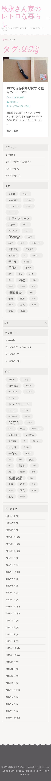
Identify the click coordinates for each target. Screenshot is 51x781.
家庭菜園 (12, 255)
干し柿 (12, 261)
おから (25, 194)
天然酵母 (30, 249)
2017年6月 (10, 676)
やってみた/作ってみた (20, 106)
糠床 (22, 298)
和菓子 (10, 243)
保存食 (14, 237)
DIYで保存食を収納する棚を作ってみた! (25, 90)
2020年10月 (11, 551)
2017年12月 (11, 648)
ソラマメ (29, 206)
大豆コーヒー (36, 243)
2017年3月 (10, 696)
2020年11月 (11, 544)
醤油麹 (22, 311)
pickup (11, 193)
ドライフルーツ (18, 218)
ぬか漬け (13, 200)
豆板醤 (34, 305)
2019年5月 (10, 585)
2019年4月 (10, 592)
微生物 (26, 261)
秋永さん (14, 101)
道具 (10, 310)
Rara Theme (31, 770)
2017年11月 (11, 655)
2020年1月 (10, 564)
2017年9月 (10, 662)
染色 (20, 274)
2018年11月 (11, 613)
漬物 (22, 280)
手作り (13, 268)
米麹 (10, 298)
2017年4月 (10, 689)
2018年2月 (10, 634)
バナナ (11, 224)
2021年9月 (10, 516)
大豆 (22, 243)
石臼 (31, 292)
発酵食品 (15, 292)
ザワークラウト (13, 206)
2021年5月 (10, 530)
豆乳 (22, 304)
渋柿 (9, 280)
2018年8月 (10, 620)
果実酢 (28, 267)
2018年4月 (10, 627)
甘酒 (33, 286)
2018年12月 (11, 606)
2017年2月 (10, 703)
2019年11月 (11, 571)
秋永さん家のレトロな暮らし (21, 16)
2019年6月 (10, 578)
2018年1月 (10, 641)
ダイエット (12, 212)
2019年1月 (10, 599)
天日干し (13, 249)
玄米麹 (22, 286)
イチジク (29, 200)
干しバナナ (36, 255)
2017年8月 (10, 669)
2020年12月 (11, 537)
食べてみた (10, 175)
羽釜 (33, 298)
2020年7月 (10, 557)
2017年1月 (10, 710)
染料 (9, 274)
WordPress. (25, 774)
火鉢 (34, 280)
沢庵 (31, 273)
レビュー (27, 231)
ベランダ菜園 (12, 231)
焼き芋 (10, 286)
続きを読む (12, 130)
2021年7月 (10, 523)
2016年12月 (11, 717)
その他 (8, 154)
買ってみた (10, 168)
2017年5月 (10, 683)
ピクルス (25, 225)
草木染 (10, 305)
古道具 (29, 237)
